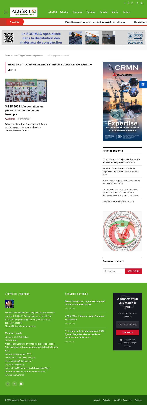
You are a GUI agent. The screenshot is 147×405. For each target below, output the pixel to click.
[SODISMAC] (73, 37)
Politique (91, 12)
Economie (77, 12)
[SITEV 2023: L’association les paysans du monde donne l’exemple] (26, 90)
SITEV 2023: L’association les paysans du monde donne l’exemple (24, 110)
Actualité (64, 12)
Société (103, 12)
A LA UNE (52, 12)
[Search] (141, 3)
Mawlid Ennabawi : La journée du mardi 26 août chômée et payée (85, 22)
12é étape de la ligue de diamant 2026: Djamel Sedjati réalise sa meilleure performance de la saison (120, 192)
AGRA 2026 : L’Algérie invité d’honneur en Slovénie (85, 318)
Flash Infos (10, 119)
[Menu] (6, 12)
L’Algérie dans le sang (112, 202)
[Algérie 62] (23, 12)
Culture (126, 12)
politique (133, 343)
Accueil (96, 400)
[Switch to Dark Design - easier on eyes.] (137, 3)
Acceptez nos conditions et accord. (127, 343)
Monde (115, 12)
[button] (143, 84)
